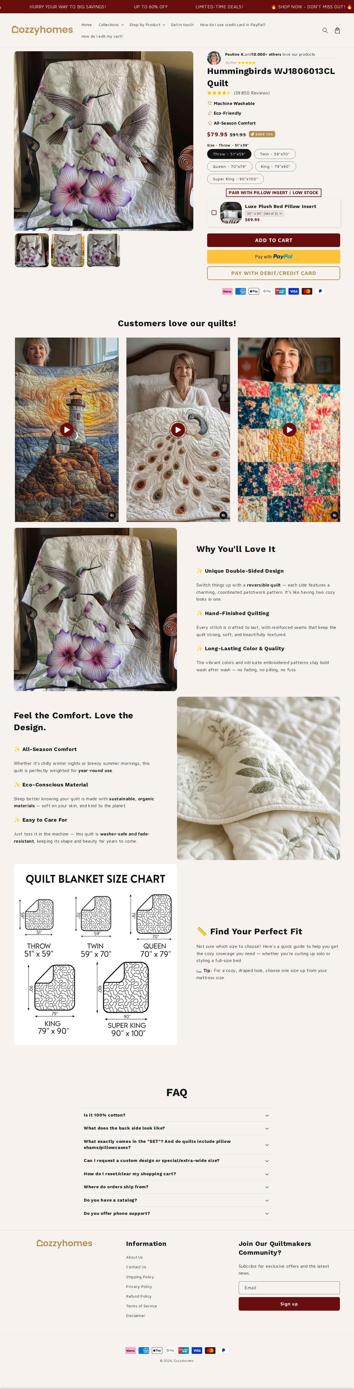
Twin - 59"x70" (275, 153)
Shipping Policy (140, 1276)
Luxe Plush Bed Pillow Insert (280, 206)
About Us (134, 1257)
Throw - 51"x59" (229, 153)
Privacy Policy (139, 1286)
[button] (110, 24)
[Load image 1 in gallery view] (31, 250)
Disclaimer (135, 1315)
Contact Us (136, 1266)
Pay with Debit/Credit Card (273, 273)
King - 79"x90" (275, 166)
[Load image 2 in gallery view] (67, 250)
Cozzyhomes (184, 1360)
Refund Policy (139, 1296)
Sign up (289, 1303)
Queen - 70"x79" (230, 166)
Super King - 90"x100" (235, 178)
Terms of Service (141, 1305)
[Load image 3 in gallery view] (103, 250)
